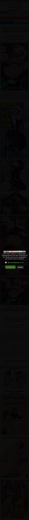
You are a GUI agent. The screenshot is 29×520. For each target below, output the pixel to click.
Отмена (20, 267)
